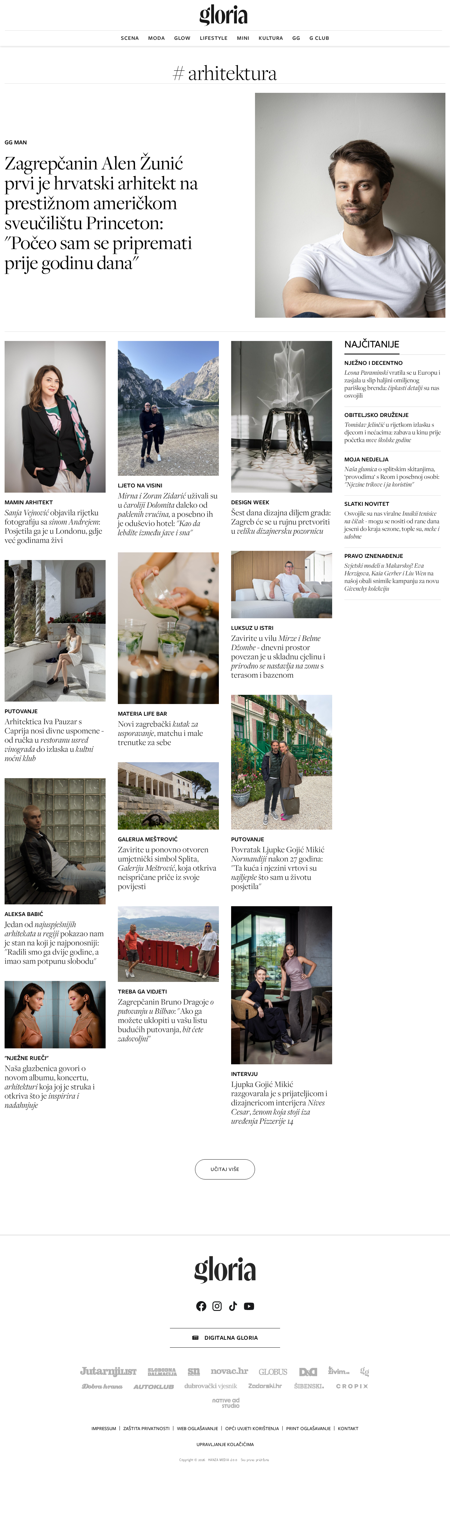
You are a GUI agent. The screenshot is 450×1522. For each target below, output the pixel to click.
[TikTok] (233, 1306)
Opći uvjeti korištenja (252, 1428)
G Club (319, 38)
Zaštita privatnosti (146, 1428)
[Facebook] (201, 1306)
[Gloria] (223, 15)
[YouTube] (249, 1306)
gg (296, 38)
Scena (130, 38)
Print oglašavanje (308, 1428)
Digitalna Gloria (231, 1338)
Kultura (271, 38)
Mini (243, 38)
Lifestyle (214, 38)
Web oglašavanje (197, 1428)
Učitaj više (225, 1169)
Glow (182, 38)
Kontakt (348, 1428)
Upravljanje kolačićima (225, 1444)
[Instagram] (217, 1306)
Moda (156, 38)
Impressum (104, 1428)
